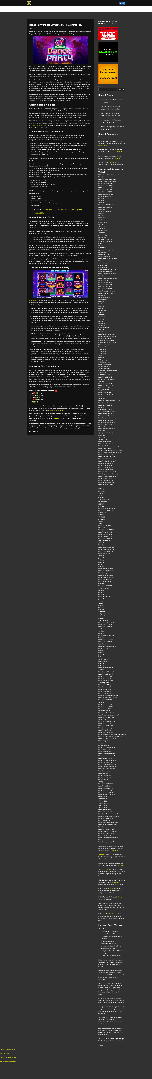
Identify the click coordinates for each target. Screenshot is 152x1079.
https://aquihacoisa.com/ (106, 635)
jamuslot (101, 558)
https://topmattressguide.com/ (108, 474)
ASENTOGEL (102, 224)
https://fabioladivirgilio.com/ (107, 336)
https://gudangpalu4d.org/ (8, 1061)
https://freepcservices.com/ (107, 456)
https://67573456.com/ (105, 394)
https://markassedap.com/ (106, 429)
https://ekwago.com (104, 771)
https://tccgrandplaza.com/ (107, 274)
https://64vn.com (103, 773)
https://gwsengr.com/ (105, 835)
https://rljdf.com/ (103, 648)
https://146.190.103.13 (105, 786)
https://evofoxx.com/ (105, 441)
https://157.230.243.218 (106, 792)
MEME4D (119, 152)
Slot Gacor (101, 295)
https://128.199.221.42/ (105, 282)
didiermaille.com (103, 779)
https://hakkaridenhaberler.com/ (108, 446)
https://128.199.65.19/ (105, 289)
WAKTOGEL (102, 426)
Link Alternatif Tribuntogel (109, 931)
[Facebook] (120, 3)
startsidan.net (102, 263)
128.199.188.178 (103, 805)
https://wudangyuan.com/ (106, 508)
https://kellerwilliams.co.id (106, 794)
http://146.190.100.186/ (105, 405)
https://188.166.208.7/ (105, 284)
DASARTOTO (102, 248)
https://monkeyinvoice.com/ (107, 721)
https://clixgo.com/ (104, 741)
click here (117, 24)
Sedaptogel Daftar (104, 368)
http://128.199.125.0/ (104, 596)
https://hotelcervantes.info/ (107, 472)
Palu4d (100, 321)
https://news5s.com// (105, 728)
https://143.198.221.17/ (105, 385)
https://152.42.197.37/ (105, 812)
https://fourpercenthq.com (106, 754)
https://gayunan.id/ (104, 687)
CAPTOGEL (102, 243)
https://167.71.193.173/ (105, 726)
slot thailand (102, 512)
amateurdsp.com (103, 588)
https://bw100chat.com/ (106, 732)
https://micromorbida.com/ (106, 833)
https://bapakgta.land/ (105, 207)
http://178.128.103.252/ (105, 286)
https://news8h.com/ (105, 459)
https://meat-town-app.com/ (107, 258)
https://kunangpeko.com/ (106, 575)
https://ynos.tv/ (103, 644)
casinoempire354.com (57, 410)
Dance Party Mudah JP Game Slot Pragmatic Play (55, 25)
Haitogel (111, 162)
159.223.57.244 (103, 803)
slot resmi (101, 616)
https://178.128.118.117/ (105, 538)
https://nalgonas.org (104, 691)
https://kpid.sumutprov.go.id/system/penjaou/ (112, 734)
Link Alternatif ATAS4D (105, 409)
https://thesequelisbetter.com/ (108, 278)
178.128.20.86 (102, 807)
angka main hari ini (104, 540)
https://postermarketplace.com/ (108, 831)
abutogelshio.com (104, 710)
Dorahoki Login (109, 941)
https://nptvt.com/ (104, 261)
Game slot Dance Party (39, 125)
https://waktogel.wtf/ (105, 392)
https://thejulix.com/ (104, 448)
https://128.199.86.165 (105, 183)
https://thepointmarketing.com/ (108, 837)
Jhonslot (101, 330)
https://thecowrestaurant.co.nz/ (108, 715)
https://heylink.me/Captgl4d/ (107, 181)
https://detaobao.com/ (105, 568)
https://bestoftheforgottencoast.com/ (110, 450)
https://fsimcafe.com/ (105, 730)
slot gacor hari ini (103, 614)
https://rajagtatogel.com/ (106, 549)
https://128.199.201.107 (105, 788)
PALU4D (101, 215)
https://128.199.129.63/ (105, 383)
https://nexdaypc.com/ (105, 827)
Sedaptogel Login (104, 366)
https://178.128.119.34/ (105, 510)
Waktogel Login (103, 360)
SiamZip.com (102, 661)
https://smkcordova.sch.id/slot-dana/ (110, 736)
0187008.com (102, 267)
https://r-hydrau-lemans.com (107, 760)
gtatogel (101, 198)
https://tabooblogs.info (105, 762)
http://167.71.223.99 (104, 678)
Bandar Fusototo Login (105, 241)
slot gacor (101, 618)
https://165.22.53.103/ (105, 723)
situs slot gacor (103, 620)
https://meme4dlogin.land (106, 685)
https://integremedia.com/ (106, 482)
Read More (33, 431)
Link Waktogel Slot (107, 936)
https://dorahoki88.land (105, 758)
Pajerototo (101, 317)
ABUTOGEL (102, 226)
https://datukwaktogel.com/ (107, 418)
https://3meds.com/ (104, 820)
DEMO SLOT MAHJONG (106, 250)
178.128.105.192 (103, 801)
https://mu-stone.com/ (105, 818)
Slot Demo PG (102, 299)
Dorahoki (117, 158)
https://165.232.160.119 (105, 790)
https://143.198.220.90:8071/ (107, 738)
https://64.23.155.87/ (105, 536)
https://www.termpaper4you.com (108, 175)
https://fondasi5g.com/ (105, 579)
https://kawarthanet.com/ (106, 829)
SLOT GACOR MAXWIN (105, 239)
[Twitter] (123, 3)
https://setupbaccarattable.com (108, 695)
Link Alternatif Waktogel (106, 362)
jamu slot (101, 665)
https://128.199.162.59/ (105, 534)
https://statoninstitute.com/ (107, 646)
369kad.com (102, 719)
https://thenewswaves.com (107, 766)
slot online (101, 611)
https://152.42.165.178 (105, 192)
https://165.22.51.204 (105, 187)
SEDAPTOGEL (102, 231)
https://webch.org (104, 749)
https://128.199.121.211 (105, 674)
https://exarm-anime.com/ (106, 334)
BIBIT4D (100, 246)
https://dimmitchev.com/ (106, 840)
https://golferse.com (104, 751)
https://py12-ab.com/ (105, 465)
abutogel (101, 998)
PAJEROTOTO (102, 222)
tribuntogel (101, 398)
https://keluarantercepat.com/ (107, 179)
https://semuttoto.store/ (106, 420)
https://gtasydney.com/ (105, 551)
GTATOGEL (101, 233)
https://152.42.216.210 (105, 676)
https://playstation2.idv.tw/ (106, 713)
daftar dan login (113, 914)
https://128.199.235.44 (105, 185)
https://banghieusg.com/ (106, 480)
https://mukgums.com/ (105, 485)
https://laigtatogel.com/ (105, 667)
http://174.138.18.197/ (105, 525)
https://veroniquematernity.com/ (108, 816)
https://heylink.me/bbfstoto (107, 476)
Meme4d (101, 306)
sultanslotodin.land (104, 500)
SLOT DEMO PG (103, 252)
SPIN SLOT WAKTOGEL (105, 433)
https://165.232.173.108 (105, 190)
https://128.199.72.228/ (105, 454)
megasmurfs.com (103, 745)
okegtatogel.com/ (103, 682)
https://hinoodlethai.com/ (106, 467)
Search (100, 87)
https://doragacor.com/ (105, 414)
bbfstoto (101, 489)
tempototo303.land (104, 211)
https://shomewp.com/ (105, 463)
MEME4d (119, 897)
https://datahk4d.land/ (105, 680)
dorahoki (101, 407)
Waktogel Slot (116, 956)
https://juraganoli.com (105, 196)
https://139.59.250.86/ (105, 388)
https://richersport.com (105, 693)
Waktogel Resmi (106, 934)
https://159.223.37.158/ (105, 293)
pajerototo (101, 609)
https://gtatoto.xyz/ (104, 809)
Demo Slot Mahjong (104, 297)
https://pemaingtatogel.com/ (107, 545)
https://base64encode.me (106, 769)
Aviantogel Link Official (108, 943)
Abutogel (101, 308)
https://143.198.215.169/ (106, 205)
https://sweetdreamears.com (107, 764)
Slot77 (100, 220)
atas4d (100, 396)
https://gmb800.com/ (105, 689)
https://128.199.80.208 (105, 784)
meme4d (101, 562)
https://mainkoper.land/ (7, 1049)
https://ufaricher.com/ (105, 345)
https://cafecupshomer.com (107, 747)
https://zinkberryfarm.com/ (106, 717)
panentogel (102, 491)
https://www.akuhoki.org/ (106, 577)
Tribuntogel (102, 347)
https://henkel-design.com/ (107, 461)
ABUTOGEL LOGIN (104, 983)
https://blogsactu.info (105, 777)
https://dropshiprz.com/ (105, 403)
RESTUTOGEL (102, 237)
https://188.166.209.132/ (106, 379)
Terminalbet (102, 325)
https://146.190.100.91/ (105, 377)
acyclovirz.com (103, 659)
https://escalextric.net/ (105, 469)
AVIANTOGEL (102, 235)
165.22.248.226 (103, 799)
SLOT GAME (32, 22)
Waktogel (101, 302)
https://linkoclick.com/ (105, 271)
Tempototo (101, 314)
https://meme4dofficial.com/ (107, 411)
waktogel (101, 493)
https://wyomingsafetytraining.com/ (109, 401)
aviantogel (108, 869)
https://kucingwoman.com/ (106, 573)
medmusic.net (102, 487)
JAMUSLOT (102, 519)
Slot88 (100, 355)
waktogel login (4, 1053)
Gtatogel (101, 312)
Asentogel (101, 319)
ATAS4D (101, 506)
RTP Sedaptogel (106, 948)
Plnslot (100, 332)
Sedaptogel (102, 310)
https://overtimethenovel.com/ (108, 814)
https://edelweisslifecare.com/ (108, 822)
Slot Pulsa (101, 218)
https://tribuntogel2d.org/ (8, 1057)
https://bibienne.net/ (104, 256)
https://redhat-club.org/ (105, 276)
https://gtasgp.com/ (104, 553)
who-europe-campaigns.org (107, 269)
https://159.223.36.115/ (105, 532)
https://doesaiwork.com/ (106, 444)
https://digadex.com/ (105, 424)
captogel (101, 601)
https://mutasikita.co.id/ (106, 672)
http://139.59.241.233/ (105, 390)
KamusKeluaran (103, 145)
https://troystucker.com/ (106, 842)
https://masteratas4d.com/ (107, 422)
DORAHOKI (101, 209)
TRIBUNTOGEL (103, 439)
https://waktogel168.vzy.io (106, 291)
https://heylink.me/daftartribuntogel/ (110, 452)
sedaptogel (56, 418)
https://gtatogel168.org (105, 194)
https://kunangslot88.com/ (106, 571)
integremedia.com (104, 327)
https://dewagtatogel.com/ (106, 547)
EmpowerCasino (34, 300)
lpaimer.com (102, 657)
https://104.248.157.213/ (106, 530)
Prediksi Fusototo (103, 280)
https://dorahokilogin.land (106, 756)
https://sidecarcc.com (105, 177)
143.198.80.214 (103, 797)
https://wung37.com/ (105, 338)
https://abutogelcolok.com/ (107, 416)
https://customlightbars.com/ (107, 825)
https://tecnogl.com (104, 775)
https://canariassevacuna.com (108, 698)
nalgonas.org (102, 265)
